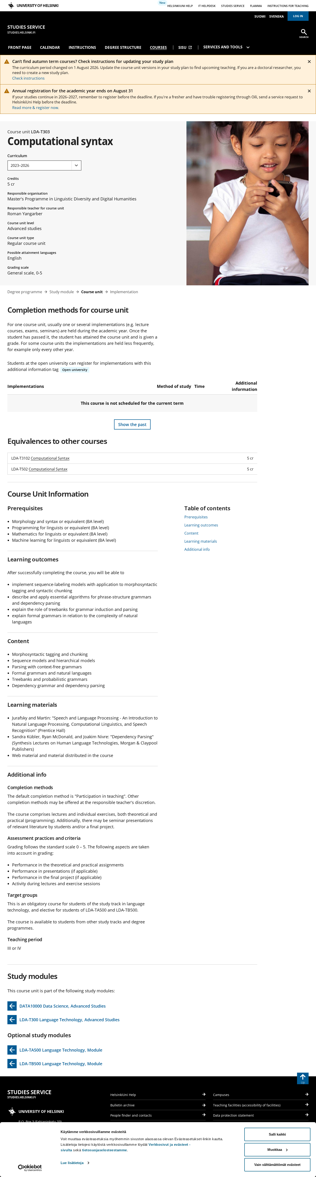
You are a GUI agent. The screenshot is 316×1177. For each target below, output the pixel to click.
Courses (158, 47)
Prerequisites (196, 517)
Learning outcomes (201, 525)
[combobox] (44, 165)
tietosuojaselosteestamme (104, 1150)
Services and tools (223, 47)
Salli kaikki (277, 1134)
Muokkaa (274, 1150)
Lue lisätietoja (72, 1163)
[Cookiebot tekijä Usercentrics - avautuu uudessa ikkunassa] (30, 1168)
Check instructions (28, 78)
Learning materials (200, 541)
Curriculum (17, 155)
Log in (298, 16)
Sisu (185, 47)
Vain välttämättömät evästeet (277, 1165)
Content (191, 533)
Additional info (197, 549)
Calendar (50, 47)
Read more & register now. (35, 107)
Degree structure (123, 47)
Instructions (82, 47)
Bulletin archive (122, 1105)
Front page (19, 47)
